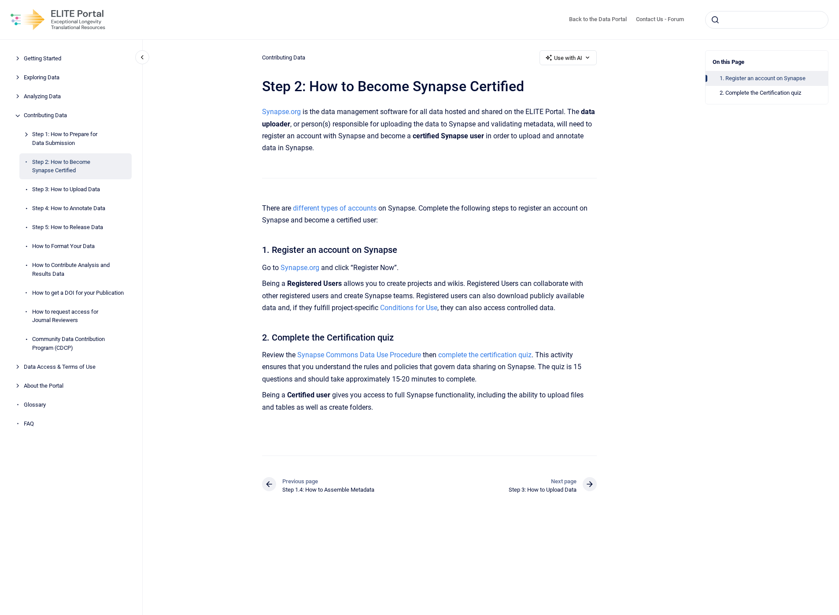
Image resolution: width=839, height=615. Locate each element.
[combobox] (767, 19)
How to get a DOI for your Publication (78, 292)
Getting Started (42, 59)
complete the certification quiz (485, 355)
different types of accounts (335, 208)
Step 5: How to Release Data (67, 227)
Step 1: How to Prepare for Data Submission (64, 139)
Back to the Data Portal (598, 19)
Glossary (35, 404)
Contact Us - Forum (660, 19)
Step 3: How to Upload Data (66, 189)
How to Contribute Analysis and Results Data (71, 270)
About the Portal (43, 385)
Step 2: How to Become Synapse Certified (61, 166)
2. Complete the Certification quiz (760, 92)
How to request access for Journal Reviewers (65, 316)
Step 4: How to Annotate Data (68, 208)
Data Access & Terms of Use (60, 366)
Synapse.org (281, 111)
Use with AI (568, 58)
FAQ (29, 423)
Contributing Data (45, 115)
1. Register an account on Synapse (763, 78)
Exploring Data (41, 77)
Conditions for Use (408, 308)
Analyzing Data (42, 96)
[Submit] (715, 20)
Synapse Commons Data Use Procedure (359, 355)
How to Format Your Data (63, 246)
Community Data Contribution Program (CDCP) (68, 344)
